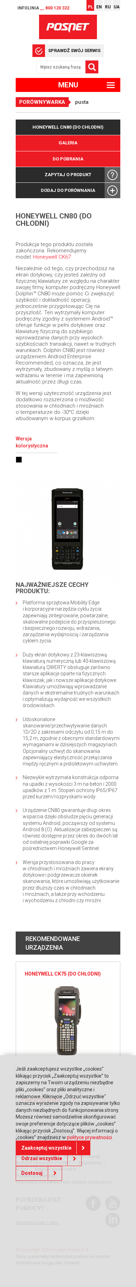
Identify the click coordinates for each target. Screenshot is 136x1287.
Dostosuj (32, 1173)
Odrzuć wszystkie (41, 1158)
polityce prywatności (89, 1137)
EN (99, 7)
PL (90, 7)
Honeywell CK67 (52, 257)
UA (117, 7)
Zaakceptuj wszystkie (46, 1148)
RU (108, 7)
